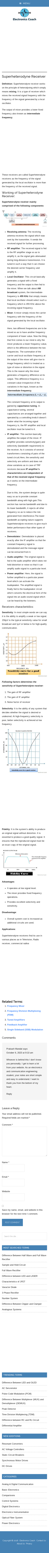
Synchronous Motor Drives (15, 1460)
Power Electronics (11, 1523)
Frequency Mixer (15, 1006)
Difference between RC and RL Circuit (20, 1420)
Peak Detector (9, 1409)
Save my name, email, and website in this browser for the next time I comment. (22, 1212)
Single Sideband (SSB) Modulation (25, 1029)
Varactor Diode (9, 1287)
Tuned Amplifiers (16, 1019)
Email (5, 1177)
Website (6, 1191)
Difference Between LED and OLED (19, 1382)
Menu (26, 3)
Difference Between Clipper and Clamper (22, 1304)
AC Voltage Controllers (13, 1449)
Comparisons (8, 1495)
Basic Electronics (10, 1489)
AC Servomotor (9, 1388)
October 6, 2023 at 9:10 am (19, 1052)
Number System (10, 1298)
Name (5, 1162)
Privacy (29, 1544)
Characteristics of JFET (13, 1281)
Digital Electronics (11, 1506)
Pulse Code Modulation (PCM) (16, 1393)
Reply (9, 1094)
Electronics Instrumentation (15, 1512)
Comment (7, 1124)
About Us (21, 1544)
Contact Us (41, 1541)
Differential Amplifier (12, 1425)
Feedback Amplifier (17, 1024)
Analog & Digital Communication (17, 1484)
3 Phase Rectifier (10, 1292)
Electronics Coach (24, 14)
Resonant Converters (12, 1443)
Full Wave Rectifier (11, 1270)
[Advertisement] (24, 46)
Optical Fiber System (12, 1517)
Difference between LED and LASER (20, 1276)
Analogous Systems (11, 1309)
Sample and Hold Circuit (14, 1265)
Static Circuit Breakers (13, 1455)
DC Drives (7, 1466)
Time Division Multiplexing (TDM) (18, 1414)
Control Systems (10, 1501)
